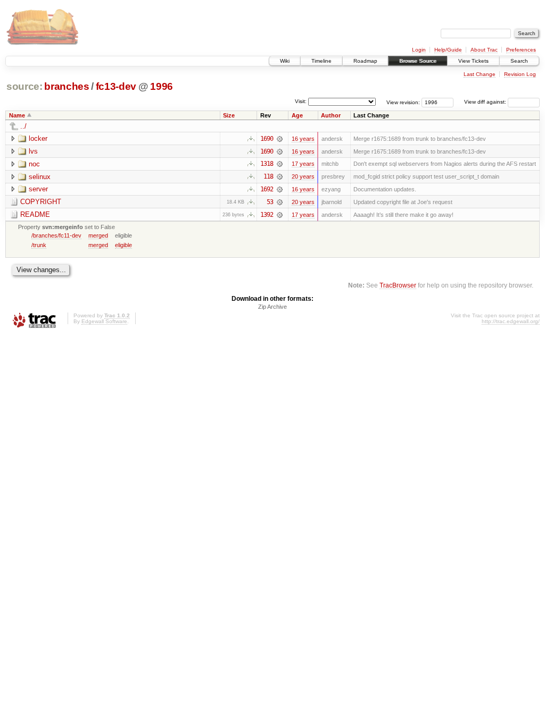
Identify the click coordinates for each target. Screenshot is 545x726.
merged (98, 235)
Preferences (521, 50)
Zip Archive (272, 306)
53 (270, 202)
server (38, 189)
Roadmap (365, 61)
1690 (266, 138)
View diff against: (486, 102)
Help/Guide (448, 50)
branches (66, 86)
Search (519, 61)
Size (229, 115)
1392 (266, 214)
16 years (303, 139)
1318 (266, 163)
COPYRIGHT (40, 202)
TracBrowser (397, 285)
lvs (33, 151)
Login (419, 50)
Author (331, 115)
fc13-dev (116, 86)
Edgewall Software (104, 321)
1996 (161, 86)
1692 (266, 189)
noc (34, 164)
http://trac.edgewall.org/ (511, 321)
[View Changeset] (280, 138)
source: (24, 86)
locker (38, 138)
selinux (40, 177)
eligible (123, 245)
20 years (303, 176)
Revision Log (520, 74)
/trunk (38, 245)
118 (268, 176)
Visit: (301, 101)
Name (17, 115)
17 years (303, 164)
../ (23, 126)
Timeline (321, 61)
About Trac (484, 50)
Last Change (480, 74)
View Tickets (473, 61)
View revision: (403, 102)
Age (297, 115)
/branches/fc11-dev (56, 235)
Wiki (285, 61)
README (35, 214)
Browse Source (417, 61)
